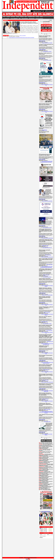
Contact (37, 16)
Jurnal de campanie (39, 18)
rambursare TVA (49, 247)
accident (50, 227)
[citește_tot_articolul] (22, 35)
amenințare (48, 314)
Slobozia (44, 227)
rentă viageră (50, 267)
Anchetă (8, 16)
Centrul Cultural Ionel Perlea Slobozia (47, 285)
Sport (26, 16)
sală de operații (27, 37)
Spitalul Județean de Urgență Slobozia (15, 37)
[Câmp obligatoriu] (46, 509)
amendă (51, 42)
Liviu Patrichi (32, 37)
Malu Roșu (44, 60)
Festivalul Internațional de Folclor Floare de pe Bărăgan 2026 (47, 344)
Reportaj (21, 16)
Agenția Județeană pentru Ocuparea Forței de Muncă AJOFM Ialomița (46, 412)
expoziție (46, 286)
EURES (50, 412)
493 (46, 34)
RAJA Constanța (44, 84)
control (47, 390)
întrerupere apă (50, 362)
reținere (47, 51)
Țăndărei (48, 84)
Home (4, 16)
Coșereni (42, 314)
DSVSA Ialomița (44, 390)
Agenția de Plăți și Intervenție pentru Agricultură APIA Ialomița (46, 161)
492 (44, 34)
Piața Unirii (47, 227)
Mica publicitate (25, 18)
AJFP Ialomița (45, 247)
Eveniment (13, 16)
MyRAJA (46, 434)
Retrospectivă (31, 18)
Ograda (43, 42)
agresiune (49, 51)
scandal (50, 323)
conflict (50, 60)
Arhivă (41, 16)
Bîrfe (20, 18)
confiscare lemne (47, 42)
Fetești (47, 362)
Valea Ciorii (44, 323)
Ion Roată (44, 51)
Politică (17, 16)
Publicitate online (31, 16)
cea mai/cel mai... (6, 18)
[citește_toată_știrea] (42, 40)
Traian (45, 421)
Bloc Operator (23, 37)
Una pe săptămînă (14, 18)
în (45, 443)
